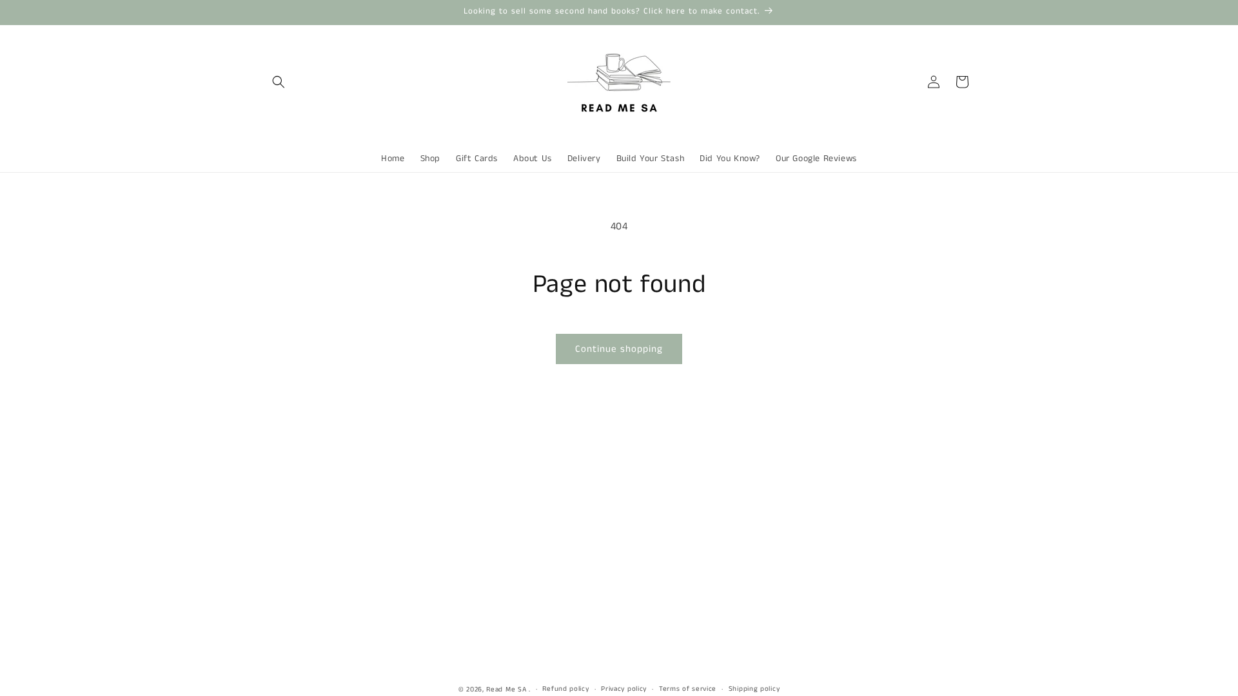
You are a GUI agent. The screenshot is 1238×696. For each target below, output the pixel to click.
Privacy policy (624, 689)
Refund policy (565, 689)
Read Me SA (506, 689)
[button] (278, 82)
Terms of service (687, 689)
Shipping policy (754, 689)
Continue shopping (619, 349)
